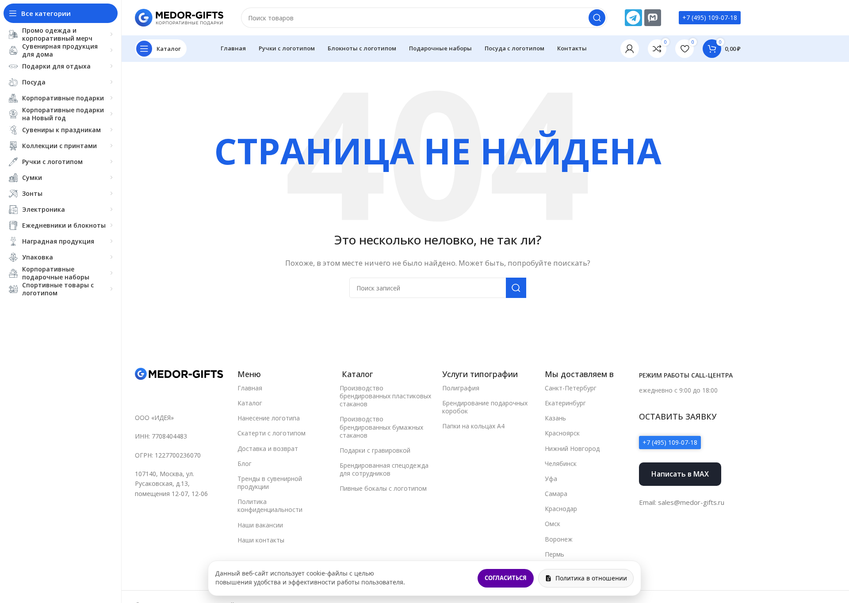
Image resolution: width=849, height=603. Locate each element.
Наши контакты (260, 540)
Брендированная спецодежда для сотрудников (384, 469)
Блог (244, 463)
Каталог (249, 403)
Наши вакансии (260, 525)
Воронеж (559, 539)
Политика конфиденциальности (269, 505)
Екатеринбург (565, 403)
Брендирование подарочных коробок (485, 407)
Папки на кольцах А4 (473, 426)
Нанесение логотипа (268, 418)
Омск (552, 523)
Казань (555, 418)
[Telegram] (633, 17)
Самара (556, 493)
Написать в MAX (680, 474)
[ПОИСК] (597, 17)
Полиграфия (460, 388)
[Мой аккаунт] (629, 48)
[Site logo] (179, 16)
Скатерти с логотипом (271, 433)
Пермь (554, 554)
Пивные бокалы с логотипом (383, 488)
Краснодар (561, 508)
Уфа (551, 478)
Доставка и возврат (267, 448)
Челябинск (561, 463)
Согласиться (506, 578)
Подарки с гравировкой (375, 450)
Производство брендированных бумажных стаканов (381, 427)
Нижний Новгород (572, 448)
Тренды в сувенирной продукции (269, 482)
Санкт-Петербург (571, 388)
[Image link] (179, 373)
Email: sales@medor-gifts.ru (681, 502)
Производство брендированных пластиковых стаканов (385, 396)
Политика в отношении (591, 578)
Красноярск (562, 433)
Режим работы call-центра (686, 375)
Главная (249, 388)
